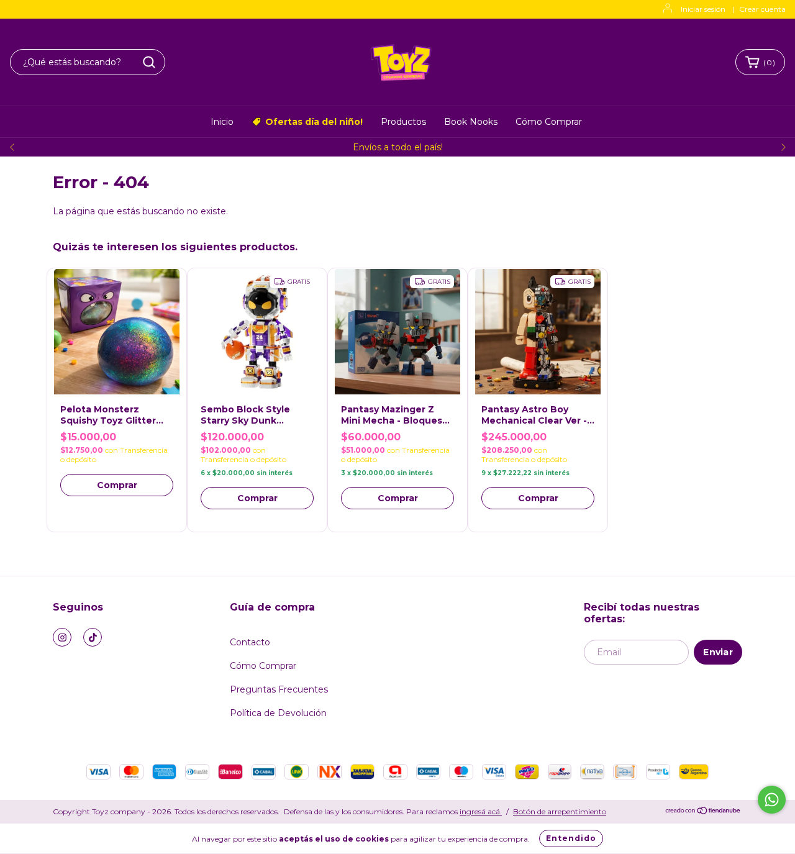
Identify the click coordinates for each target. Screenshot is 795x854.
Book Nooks (470, 121)
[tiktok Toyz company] (92, 637)
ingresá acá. (481, 811)
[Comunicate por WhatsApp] (772, 800)
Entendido (571, 838)
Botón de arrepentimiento (559, 811)
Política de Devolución (278, 713)
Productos (403, 121)
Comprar (117, 485)
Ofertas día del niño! (314, 121)
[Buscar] (149, 62)
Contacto (250, 642)
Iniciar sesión (703, 9)
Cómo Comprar (549, 121)
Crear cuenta (762, 9)
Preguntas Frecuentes (279, 689)
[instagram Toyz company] (62, 637)
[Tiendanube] (703, 812)
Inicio (222, 121)
